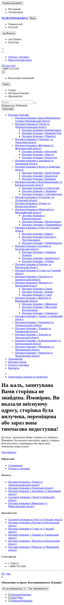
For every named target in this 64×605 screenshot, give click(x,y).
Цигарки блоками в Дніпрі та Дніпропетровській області (32, 125)
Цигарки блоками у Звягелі (38, 154)
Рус (3, 573)
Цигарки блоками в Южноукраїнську (33, 217)
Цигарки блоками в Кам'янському (41, 130)
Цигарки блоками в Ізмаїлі (37, 233)
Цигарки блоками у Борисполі (39, 175)
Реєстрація (14, 9)
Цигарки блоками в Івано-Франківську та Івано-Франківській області (38, 119)
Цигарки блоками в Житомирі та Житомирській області (34, 147)
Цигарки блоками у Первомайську (42, 224)
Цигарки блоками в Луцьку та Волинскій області (32, 205)
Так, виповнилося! (38, 588)
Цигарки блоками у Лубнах (38, 261)
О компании (15, 465)
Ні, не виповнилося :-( (14, 588)
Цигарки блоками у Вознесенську (41, 221)
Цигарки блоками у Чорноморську (42, 242)
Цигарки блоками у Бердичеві (39, 151)
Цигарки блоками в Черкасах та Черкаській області (33, 284)
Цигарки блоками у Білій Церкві (41, 172)
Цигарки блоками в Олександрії (40, 188)
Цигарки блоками (18, 114)
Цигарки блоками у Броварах (39, 178)
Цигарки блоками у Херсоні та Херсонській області (33, 336)
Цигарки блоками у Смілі (37, 294)
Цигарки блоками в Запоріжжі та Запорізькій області (34, 162)
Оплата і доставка (18, 56)
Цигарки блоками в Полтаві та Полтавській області (33, 247)
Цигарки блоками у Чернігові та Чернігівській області (34, 354)
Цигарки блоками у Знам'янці (39, 191)
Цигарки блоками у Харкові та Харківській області (33, 330)
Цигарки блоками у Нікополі (39, 136)
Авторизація (15, 12)
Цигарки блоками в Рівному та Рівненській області (33, 266)
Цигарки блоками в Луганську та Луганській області (34, 199)
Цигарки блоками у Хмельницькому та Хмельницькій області (38, 342)
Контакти (13, 368)
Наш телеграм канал (20, 59)
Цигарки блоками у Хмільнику (40, 313)
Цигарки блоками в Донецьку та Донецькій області (34, 141)
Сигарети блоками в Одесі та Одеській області (35, 519)
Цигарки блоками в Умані (37, 288)
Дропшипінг (15, 358)
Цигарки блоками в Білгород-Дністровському (39, 238)
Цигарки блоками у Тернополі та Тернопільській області (34, 324)
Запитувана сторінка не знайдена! (28, 376)
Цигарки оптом (17, 361)
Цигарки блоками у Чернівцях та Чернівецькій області (34, 348)
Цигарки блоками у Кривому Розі (41, 133)
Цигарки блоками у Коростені (39, 157)
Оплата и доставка (19, 468)
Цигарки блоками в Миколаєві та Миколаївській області (34, 211)
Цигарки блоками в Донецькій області (30, 488)
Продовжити (8, 452)
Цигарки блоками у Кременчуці (40, 258)
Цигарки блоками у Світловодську (42, 194)
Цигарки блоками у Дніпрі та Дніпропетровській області (25, 483)
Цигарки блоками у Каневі (37, 291)
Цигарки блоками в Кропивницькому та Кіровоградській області (38, 183)
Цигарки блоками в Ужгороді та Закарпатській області (34, 278)
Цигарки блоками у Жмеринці (39, 303)
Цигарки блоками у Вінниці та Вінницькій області (33, 299)
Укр (8, 573)
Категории (8, 109)
